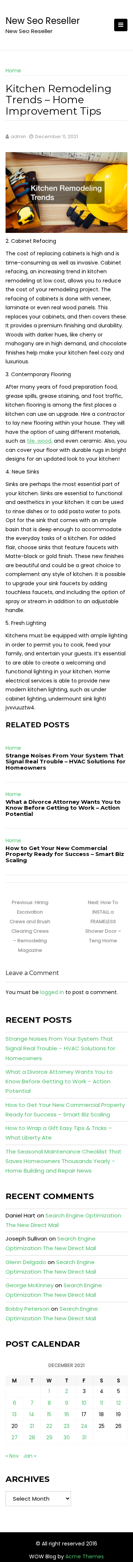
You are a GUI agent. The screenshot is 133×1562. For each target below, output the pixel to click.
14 (31, 1414)
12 (118, 1403)
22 (49, 1426)
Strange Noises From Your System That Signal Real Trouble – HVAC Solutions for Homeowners (66, 761)
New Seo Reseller (43, 21)
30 (67, 1437)
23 (66, 1426)
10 (84, 1403)
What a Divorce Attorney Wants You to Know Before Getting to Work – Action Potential (63, 807)
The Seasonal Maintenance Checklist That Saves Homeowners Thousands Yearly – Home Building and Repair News (64, 1161)
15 (49, 1414)
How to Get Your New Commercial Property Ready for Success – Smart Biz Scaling (65, 854)
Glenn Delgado (26, 1262)
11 (101, 1403)
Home (13, 70)
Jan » (29, 1456)
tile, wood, (39, 441)
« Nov (12, 1456)
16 (66, 1414)
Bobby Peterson (28, 1309)
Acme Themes (84, 1556)
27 (14, 1437)
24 (84, 1426)
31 (84, 1437)
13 (14, 1414)
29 (49, 1437)
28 (32, 1437)
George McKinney (30, 1285)
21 (32, 1426)
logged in (52, 992)
